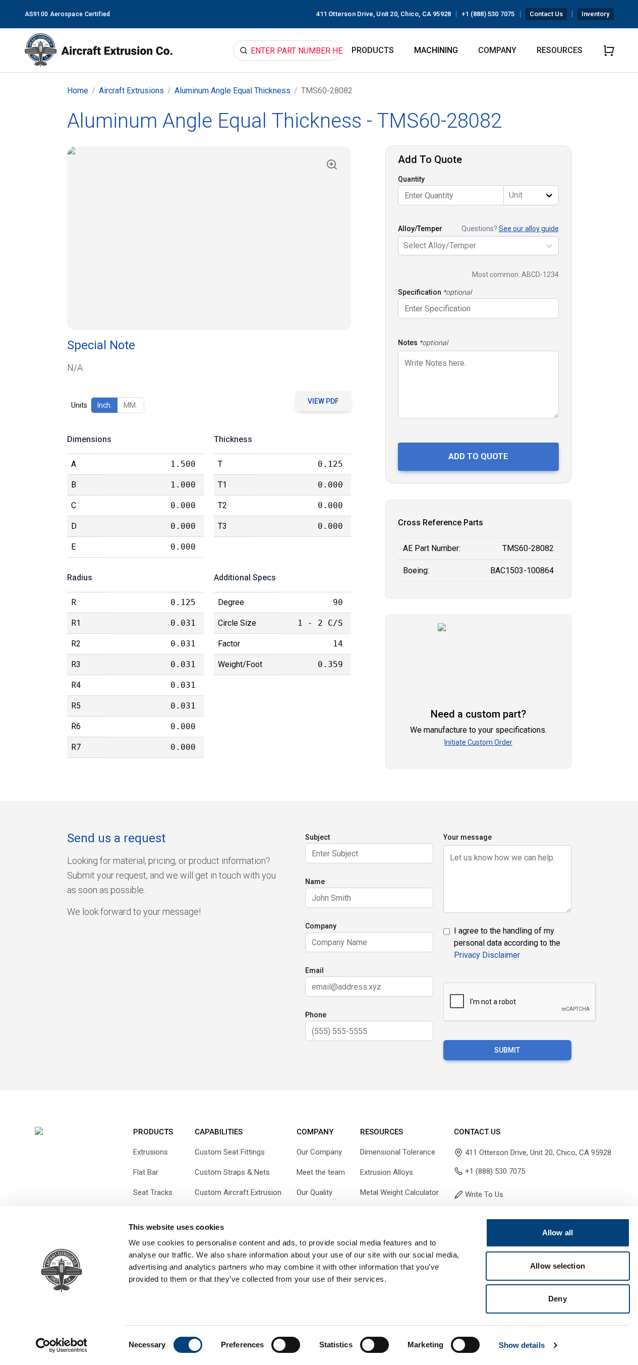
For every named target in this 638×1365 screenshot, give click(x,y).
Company (497, 50)
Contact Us (546, 14)
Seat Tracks (152, 1192)
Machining (436, 50)
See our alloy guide (529, 229)
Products (373, 50)
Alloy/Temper (420, 229)
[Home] (99, 50)
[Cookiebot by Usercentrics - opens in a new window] (61, 1345)
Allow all (557, 1232)
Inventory (595, 14)
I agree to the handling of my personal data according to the (507, 943)
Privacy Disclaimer (487, 955)
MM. (130, 405)
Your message (467, 837)
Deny (557, 1298)
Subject (317, 837)
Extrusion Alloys (386, 1172)
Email (314, 970)
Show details (522, 1345)
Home (77, 90)
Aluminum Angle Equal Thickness (233, 90)
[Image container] (209, 238)
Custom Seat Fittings (230, 1152)
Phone (315, 1015)
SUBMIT (507, 1050)
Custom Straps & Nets (232, 1172)
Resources (560, 50)
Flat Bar (145, 1172)
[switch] (285, 1345)
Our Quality (314, 1192)
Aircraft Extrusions (131, 90)
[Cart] (609, 50)
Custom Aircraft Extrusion (238, 1192)
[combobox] (510, 195)
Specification (419, 292)
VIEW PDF (323, 401)
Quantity (411, 179)
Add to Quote (478, 456)
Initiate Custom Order (478, 742)
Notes (408, 343)
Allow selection (557, 1266)
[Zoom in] (332, 164)
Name (315, 882)
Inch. (104, 405)
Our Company (319, 1152)
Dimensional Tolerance (397, 1152)
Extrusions (150, 1152)
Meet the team (321, 1172)
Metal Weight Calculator (399, 1192)
